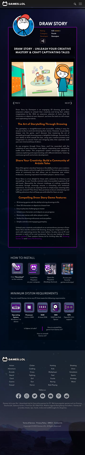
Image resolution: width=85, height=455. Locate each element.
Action (11, 365)
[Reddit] (66, 396)
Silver (73, 369)
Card (12, 378)
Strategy (73, 378)
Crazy (32, 372)
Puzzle (53, 33)
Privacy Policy (41, 423)
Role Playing (52, 385)
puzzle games (21, 236)
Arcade (12, 372)
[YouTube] (42, 396)
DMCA (50, 423)
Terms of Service (29, 423)
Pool (52, 375)
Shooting (73, 365)
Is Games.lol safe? (30, 328)
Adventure (12, 369)
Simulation (73, 372)
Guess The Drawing (34, 238)
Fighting (32, 375)
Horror (32, 385)
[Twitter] (34, 396)
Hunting (53, 365)
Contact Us (58, 423)
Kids (52, 369)
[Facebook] (18, 396)
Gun (32, 381)
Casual (11, 385)
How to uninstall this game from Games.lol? (54, 328)
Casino (11, 381)
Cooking (32, 369)
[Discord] (50, 396)
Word (73, 381)
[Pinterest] (58, 396)
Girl (32, 378)
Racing (52, 381)
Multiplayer (53, 372)
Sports (73, 375)
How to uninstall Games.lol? (42, 335)
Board (11, 375)
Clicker (32, 365)
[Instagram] (26, 396)
